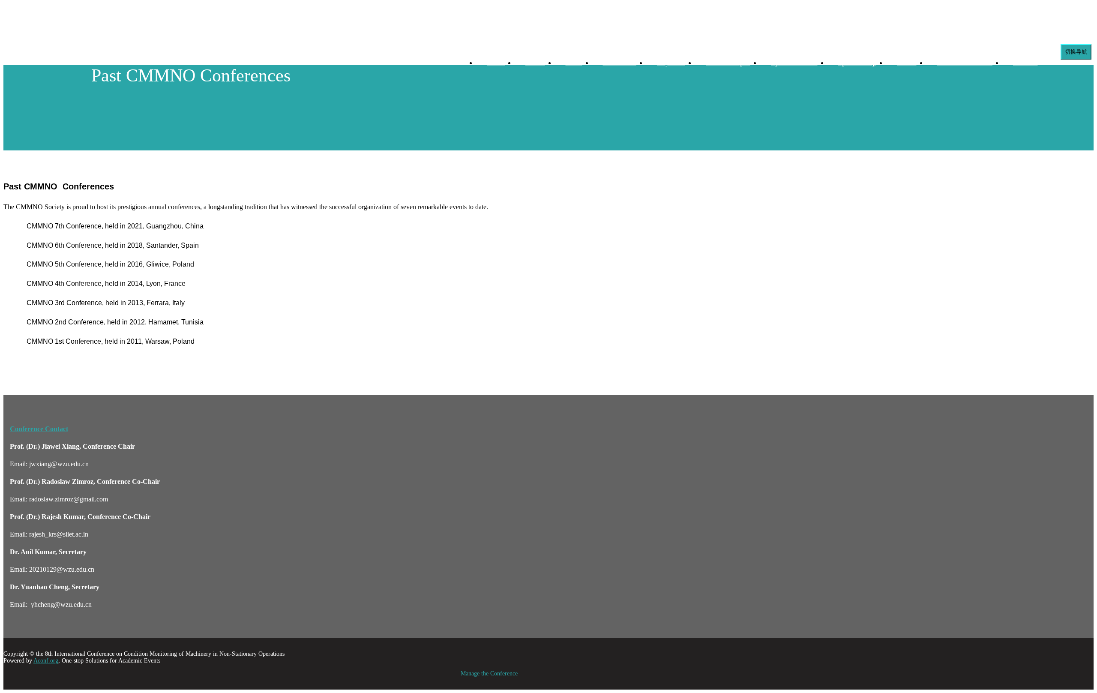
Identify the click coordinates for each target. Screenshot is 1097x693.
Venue (907, 62)
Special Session (794, 62)
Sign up (80, 55)
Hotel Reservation (965, 62)
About (535, 62)
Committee (620, 62)
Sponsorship (857, 62)
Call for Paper (728, 62)
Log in (53, 55)
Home (496, 62)
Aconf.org (45, 660)
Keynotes (671, 62)
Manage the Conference (489, 673)
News (574, 62)
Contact (1025, 62)
